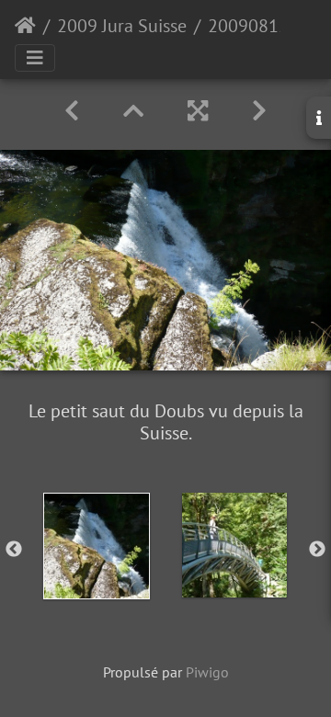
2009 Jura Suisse (122, 26)
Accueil (25, 26)
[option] (97, 546)
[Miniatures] (133, 111)
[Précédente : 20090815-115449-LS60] (71, 111)
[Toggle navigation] (35, 58)
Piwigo (207, 672)
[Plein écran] (198, 111)
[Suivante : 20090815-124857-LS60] (259, 111)
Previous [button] (14, 550)
